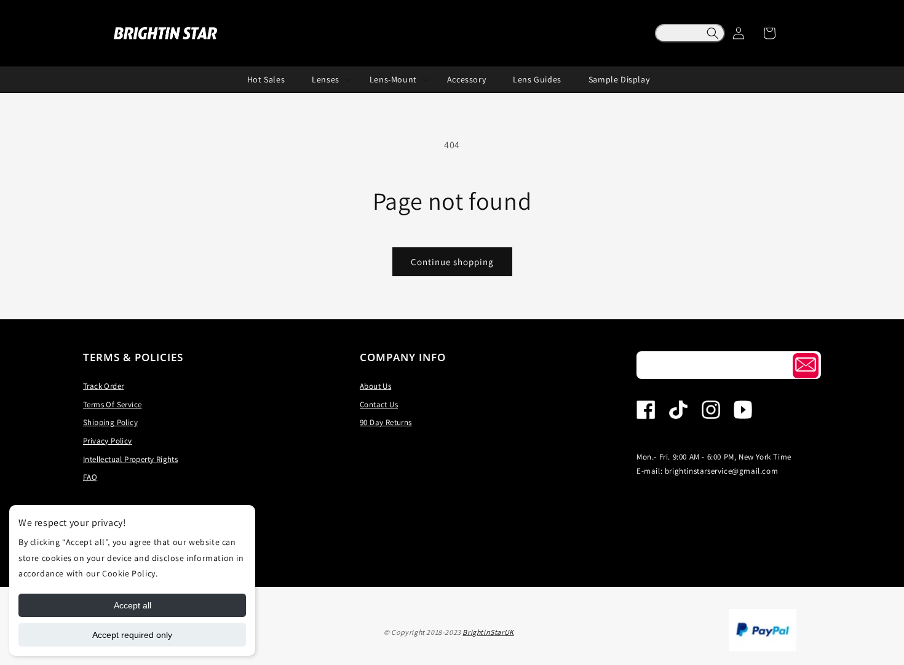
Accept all (132, 605)
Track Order (103, 386)
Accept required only (132, 635)
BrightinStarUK (487, 632)
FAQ (90, 477)
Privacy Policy (107, 441)
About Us (375, 386)
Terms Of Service (112, 404)
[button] (690, 33)
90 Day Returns (386, 422)
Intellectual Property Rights (130, 459)
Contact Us (379, 404)
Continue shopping (452, 262)
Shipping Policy (110, 422)
